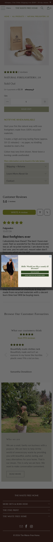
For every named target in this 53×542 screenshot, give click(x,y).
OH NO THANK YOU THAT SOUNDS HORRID (35, 275)
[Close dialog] (50, 256)
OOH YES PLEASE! (35, 272)
